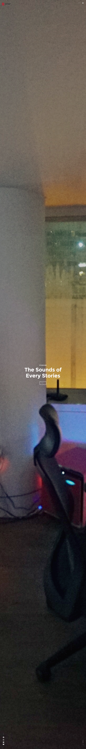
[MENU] (83, 3)
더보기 (43, 383)
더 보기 (83, 742)
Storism (6, 4)
